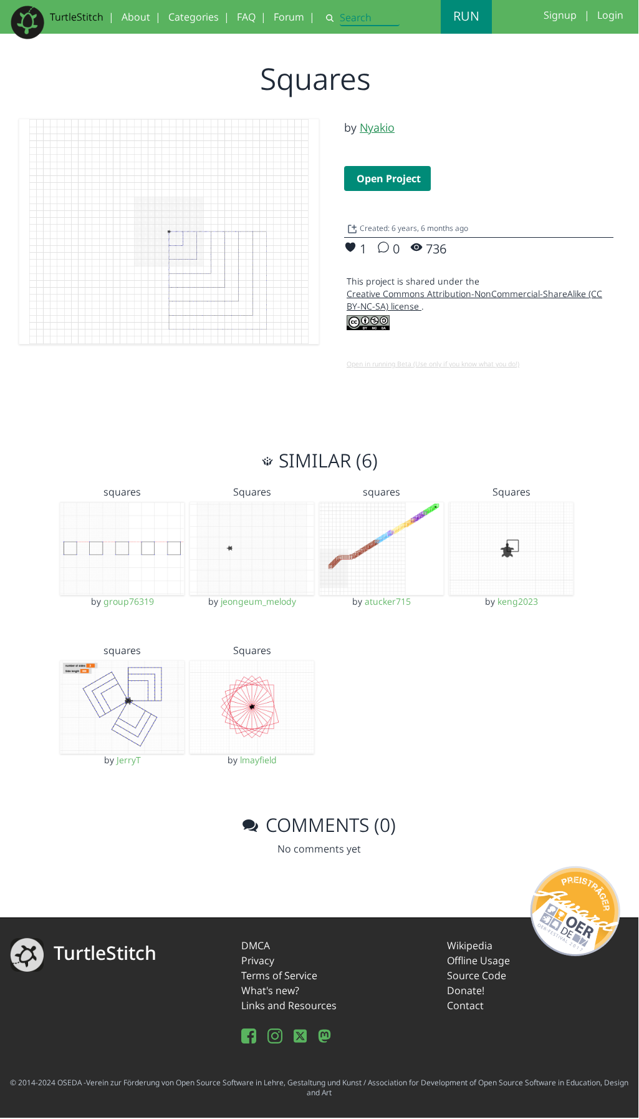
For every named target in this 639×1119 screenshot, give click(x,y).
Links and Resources (289, 1005)
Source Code (476, 975)
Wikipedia (469, 945)
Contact (465, 1005)
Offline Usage (478, 960)
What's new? (270, 990)
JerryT (129, 760)
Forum (289, 17)
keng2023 (517, 601)
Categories (193, 17)
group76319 (128, 601)
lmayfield (258, 760)
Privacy (257, 960)
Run (466, 15)
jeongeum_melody (258, 601)
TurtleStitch (76, 17)
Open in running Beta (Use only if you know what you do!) (433, 363)
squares (122, 492)
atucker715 (388, 601)
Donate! (465, 990)
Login (610, 15)
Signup (560, 15)
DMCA (255, 945)
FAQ (246, 17)
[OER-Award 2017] (576, 908)
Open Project (389, 178)
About (136, 17)
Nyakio (377, 127)
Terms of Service (279, 975)
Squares (252, 492)
